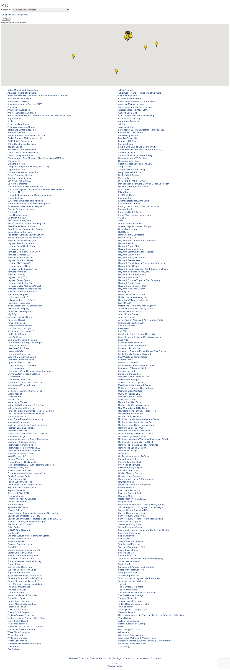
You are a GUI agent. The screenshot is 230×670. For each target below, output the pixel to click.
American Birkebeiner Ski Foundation (136, 101)
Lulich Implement (16, 368)
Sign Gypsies (124, 538)
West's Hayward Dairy (129, 629)
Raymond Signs (126, 482)
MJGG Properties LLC (129, 394)
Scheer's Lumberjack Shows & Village (26, 521)
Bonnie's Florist (125, 144)
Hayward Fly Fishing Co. (20, 263)
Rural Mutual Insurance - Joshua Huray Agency (141, 504)
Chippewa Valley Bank (129, 161)
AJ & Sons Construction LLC (22, 98)
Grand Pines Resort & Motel (21, 226)
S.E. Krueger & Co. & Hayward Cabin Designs (140, 507)
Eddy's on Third (15, 192)
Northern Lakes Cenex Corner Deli (135, 422)
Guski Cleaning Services (20, 232)
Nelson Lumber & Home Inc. (22, 408)
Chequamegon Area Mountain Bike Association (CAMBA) (36, 158)
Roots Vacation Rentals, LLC (132, 499)
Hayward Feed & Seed (129, 260)
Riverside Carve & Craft (129, 493)
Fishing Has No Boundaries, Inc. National (138, 206)
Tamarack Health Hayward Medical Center (139, 578)
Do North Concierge (17, 183)
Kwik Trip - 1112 (126, 331)
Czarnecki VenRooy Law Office (23, 172)
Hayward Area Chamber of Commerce (137, 240)
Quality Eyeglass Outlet (19, 476)
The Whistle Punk (16, 598)
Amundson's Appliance (19, 110)
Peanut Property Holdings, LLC (23, 462)
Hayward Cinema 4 (17, 249)
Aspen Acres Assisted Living (21, 127)
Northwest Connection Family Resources (28, 439)
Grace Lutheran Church (130, 223)
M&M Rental (14, 376)
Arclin (10, 121)
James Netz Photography (20, 311)
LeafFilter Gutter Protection (21, 359)
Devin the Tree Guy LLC (19, 181)
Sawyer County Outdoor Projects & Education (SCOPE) (35, 518)
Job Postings (115, 658)
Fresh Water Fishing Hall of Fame (134, 215)
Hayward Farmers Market (20, 260)
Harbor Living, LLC (127, 237)
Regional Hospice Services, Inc (23, 487)
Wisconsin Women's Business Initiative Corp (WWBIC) (145, 640)
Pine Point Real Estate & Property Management (31, 465)
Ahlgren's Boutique (127, 95)
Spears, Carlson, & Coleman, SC (24, 550)
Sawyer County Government (132, 513)
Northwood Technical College (22, 442)
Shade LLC (13, 533)
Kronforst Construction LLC (21, 331)
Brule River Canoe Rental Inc (22, 149)
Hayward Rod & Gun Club (20, 283)
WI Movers (123, 632)
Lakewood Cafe (15, 351)
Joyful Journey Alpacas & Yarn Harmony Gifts (140, 320)
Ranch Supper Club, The (20, 482)
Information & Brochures (149, 658)
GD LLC (122, 217)
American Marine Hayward (131, 104)
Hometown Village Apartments (133, 300)
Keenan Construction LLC (131, 323)
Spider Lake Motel (127, 552)
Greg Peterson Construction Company (26, 229)
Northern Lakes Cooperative (22, 428)
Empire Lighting (15, 198)
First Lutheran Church (129, 203)
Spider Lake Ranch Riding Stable (24, 555)
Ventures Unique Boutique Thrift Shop (26, 618)
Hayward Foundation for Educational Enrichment (142, 263)
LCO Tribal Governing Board (22, 357)
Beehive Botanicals (127, 138)
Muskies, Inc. (14, 399)
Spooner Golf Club (127, 555)
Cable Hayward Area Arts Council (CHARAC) (140, 149)
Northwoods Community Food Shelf (135, 442)
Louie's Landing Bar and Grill (22, 365)
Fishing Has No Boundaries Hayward (26, 206)
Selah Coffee (14, 527)
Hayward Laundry (16, 274)
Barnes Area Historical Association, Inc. (27, 135)
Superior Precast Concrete (131, 569)
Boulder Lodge (15, 147)
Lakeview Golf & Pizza (18, 348)
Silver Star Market (16, 541)
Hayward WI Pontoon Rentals (22, 291)
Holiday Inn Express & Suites (22, 300)
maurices (12, 388)
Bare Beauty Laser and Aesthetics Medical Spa (141, 130)
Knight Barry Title (126, 325)
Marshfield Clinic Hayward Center (134, 385)
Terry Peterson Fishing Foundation (25, 584)
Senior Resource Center (130, 527)
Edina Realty (124, 192)
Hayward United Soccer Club (132, 286)
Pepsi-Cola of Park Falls (130, 462)
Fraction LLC (14, 212)
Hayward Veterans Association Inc (24, 288)
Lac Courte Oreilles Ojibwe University (136, 334)
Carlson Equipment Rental (20, 155)
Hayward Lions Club (17, 277)
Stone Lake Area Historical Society (24, 561)
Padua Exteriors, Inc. (128, 459)
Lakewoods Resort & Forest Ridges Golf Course (142, 351)
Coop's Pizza (124, 166)
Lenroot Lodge (125, 359)
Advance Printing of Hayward (22, 93)
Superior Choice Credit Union (22, 569)
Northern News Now (17, 430)
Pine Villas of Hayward (129, 465)
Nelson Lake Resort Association (133, 405)
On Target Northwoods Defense (133, 456)
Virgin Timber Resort (18, 621)
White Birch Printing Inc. (19, 632)
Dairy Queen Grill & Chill (130, 172)
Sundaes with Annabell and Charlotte (136, 567)
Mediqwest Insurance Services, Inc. (25, 391)
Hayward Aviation (126, 243)
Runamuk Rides (15, 504)
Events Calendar (98, 658)
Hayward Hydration (17, 271)
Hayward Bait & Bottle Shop (21, 246)
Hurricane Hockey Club (19, 303)
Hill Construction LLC (18, 297)
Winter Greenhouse (17, 640)
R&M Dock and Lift (17, 479)
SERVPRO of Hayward (19, 530)
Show (6, 18)
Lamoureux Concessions (20, 354)
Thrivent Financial (127, 598)
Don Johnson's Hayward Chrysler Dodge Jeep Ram (143, 183)
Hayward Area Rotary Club (21, 243)
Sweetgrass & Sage (128, 572)
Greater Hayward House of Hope (134, 226)
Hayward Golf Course (128, 266)
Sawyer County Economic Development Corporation (33, 513)
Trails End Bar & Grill (18, 609)
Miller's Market (15, 394)
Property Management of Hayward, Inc (27, 473)
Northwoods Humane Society (22, 445)
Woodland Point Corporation (132, 643)
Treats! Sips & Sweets (18, 612)
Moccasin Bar (14, 396)
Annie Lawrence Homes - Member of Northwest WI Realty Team (39, 115)
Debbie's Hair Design (128, 175)
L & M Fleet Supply (17, 334)
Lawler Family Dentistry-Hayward (134, 354)
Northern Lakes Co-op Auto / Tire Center (28, 425)
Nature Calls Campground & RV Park (26, 405)
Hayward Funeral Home (19, 266)
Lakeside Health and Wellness (133, 345)
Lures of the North (127, 371)
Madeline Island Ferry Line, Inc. (133, 376)
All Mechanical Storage (129, 98)
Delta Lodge (124, 178)
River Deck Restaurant (129, 490)
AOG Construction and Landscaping (136, 115)
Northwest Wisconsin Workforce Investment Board (143, 439)
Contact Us (128, 658)
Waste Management (17, 623)
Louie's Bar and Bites (128, 362)
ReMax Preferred (126, 487)
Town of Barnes (125, 606)
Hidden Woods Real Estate (131, 294)
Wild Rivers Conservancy (130, 635)
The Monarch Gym (17, 589)
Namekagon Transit (17, 402)
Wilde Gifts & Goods (17, 638)
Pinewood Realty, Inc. (18, 467)
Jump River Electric (17, 323)
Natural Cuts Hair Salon (129, 402)
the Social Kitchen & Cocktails (22, 595)
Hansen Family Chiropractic (132, 234)
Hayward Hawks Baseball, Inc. (22, 269)
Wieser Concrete (16, 635)
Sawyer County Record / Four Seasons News (140, 518)
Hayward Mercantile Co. (130, 277)
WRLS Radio (14, 646)
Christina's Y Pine (16, 164)
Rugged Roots (125, 501)
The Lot (122, 584)
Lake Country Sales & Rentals (22, 340)
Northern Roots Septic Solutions (134, 430)
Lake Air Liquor (15, 337)
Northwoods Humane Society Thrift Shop (138, 445)
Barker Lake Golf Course (130, 132)
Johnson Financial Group (20, 317)
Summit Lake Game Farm (20, 567)
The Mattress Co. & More (130, 586)
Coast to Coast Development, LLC (135, 164)
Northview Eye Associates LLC (133, 436)
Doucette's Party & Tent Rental (133, 186)
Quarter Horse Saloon (129, 476)
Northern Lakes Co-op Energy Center (136, 425)
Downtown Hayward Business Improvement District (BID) (36, 189)
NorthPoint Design (17, 436)
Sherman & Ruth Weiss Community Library (29, 535)
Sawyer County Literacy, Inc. (132, 516)
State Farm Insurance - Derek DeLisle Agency (141, 558)
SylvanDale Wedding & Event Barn (25, 575)
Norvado (122, 453)
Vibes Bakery (124, 618)
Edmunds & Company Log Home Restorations (30, 195)
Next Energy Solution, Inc (130, 413)
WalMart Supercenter (128, 621)
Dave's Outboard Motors (20, 175)
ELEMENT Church (127, 195)
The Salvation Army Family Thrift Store (137, 592)
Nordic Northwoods (17, 416)
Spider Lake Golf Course (20, 552)
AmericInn (13, 107)
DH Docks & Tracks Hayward (132, 181)
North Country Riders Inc (130, 416)
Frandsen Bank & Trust (129, 212)
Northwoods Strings (128, 450)
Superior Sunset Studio (19, 572)
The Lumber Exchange (19, 586)
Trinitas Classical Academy (21, 615)
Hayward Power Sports (19, 280)
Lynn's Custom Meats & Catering (24, 374)
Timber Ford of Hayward (130, 601)
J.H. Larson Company (18, 308)
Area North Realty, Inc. (129, 121)
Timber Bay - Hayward (19, 601)
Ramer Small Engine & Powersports (135, 479)
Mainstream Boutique (128, 379)
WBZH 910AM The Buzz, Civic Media (26, 626)
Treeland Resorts (126, 612)
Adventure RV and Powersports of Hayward (139, 93)
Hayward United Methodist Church (24, 286)
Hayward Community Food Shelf (24, 251)
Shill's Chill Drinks (126, 535)
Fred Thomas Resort (18, 215)
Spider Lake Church (128, 550)
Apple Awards (14, 118)
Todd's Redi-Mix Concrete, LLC (133, 604)
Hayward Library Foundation (132, 274)
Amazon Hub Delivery (18, 101)
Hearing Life (124, 291)
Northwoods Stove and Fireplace (24, 450)
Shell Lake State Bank (129, 533)
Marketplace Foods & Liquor (22, 385)
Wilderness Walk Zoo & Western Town (137, 638)
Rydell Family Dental (18, 507)
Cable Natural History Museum (23, 152)
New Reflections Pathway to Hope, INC (27, 413)
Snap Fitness (14, 547)
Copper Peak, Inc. (16, 169)
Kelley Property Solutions (20, 325)
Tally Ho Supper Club (128, 575)
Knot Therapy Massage (19, 328)
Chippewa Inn (14, 161)
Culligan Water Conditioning (132, 169)
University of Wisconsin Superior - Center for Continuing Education (151, 615)
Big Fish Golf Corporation (20, 141)
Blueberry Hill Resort (128, 141)
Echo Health (124, 189)
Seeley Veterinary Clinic (129, 524)
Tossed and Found (17, 606)
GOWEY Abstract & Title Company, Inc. (27, 223)
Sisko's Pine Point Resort (130, 541)
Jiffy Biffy (12, 314)
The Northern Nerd (127, 589)
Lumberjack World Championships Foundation (30, 371)
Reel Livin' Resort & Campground (134, 484)
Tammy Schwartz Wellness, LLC (23, 581)
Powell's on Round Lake (19, 470)
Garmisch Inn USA (17, 217)
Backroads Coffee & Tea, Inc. (22, 130)
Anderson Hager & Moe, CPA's (133, 110)
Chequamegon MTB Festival (132, 158)
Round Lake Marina (17, 501)
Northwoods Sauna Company (132, 448)
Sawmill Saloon (15, 510)
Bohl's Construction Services (22, 144)
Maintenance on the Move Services (25, 382)
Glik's (120, 220)
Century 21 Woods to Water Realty (135, 155)
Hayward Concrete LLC (19, 254)
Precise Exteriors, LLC (129, 470)
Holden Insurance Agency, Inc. (133, 297)
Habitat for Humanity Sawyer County (25, 234)
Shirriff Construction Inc (19, 538)
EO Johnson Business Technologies (25, 200)
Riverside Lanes (15, 496)
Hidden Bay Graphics (18, 294)
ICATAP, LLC (124, 303)
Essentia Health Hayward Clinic (133, 200)
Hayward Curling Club (129, 254)
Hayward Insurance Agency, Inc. (134, 271)
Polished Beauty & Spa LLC (131, 467)
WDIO (121, 626)
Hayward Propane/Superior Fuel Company (139, 280)
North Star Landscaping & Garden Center (138, 419)
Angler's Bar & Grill (127, 113)
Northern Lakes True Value (131, 428)
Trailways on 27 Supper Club (132, 609)
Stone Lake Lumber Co (129, 561)
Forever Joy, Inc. (126, 209)
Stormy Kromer (15, 564)
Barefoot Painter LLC (18, 132)
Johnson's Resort (16, 320)
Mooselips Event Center (130, 396)
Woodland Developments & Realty (24, 643)
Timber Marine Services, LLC (22, 604)
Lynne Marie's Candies (129, 374)
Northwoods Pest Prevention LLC (24, 448)
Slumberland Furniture (129, 544)
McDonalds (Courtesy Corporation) (135, 388)
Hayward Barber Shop (129, 246)
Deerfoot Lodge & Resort (20, 178)
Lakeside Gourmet (17, 345)
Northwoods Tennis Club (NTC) (23, 453)
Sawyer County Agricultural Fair (133, 510)
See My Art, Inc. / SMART (20, 524)
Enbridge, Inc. (125, 198)
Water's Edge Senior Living (131, 623)
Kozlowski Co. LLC (127, 328)
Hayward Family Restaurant (132, 257)
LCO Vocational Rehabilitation (133, 357)
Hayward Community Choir (131, 249)
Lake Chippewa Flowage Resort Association (139, 337)
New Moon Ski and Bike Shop (132, 408)
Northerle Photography (19, 422)
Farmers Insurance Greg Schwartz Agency (29, 203)
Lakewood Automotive (129, 348)
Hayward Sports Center (129, 283)
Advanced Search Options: (14, 14)
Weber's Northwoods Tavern (22, 629)
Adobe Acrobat (125, 90)
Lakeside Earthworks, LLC (131, 342)
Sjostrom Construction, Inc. (21, 544)
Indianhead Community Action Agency (137, 305)
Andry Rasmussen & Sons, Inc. (23, 113)
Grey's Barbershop (127, 229)
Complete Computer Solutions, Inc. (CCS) (28, 166)
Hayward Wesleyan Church (131, 288)
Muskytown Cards (127, 399)
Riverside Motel (125, 496)
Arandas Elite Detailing (129, 118)
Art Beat (122, 124)
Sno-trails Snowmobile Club (131, 547)
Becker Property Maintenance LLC (25, 138)
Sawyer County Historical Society (24, 516)
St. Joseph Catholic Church (21, 558)
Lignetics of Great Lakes (20, 362)
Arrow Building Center (18, 124)
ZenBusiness (14, 649)
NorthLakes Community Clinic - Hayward (28, 433)
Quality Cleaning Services (130, 473)
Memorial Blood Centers (130, 391)
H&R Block (123, 232)
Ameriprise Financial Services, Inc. (135, 107)
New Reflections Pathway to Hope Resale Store (31, 411)
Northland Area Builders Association (135, 433)
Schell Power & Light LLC (130, 521)
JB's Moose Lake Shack (130, 311)
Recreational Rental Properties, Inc (25, 484)
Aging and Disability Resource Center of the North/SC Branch (38, 95)
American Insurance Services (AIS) (25, 104)
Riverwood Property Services (22, 499)
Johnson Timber (126, 317)
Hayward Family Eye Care (20, 257)
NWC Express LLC (17, 456)
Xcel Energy (124, 646)
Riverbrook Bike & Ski (18, 493)
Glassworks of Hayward (19, 220)
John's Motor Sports (128, 314)
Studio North (124, 564)
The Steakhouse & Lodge (130, 595)
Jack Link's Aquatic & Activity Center (135, 308)
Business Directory (78, 658)
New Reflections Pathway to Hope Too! (137, 411)
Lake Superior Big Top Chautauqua (25, 342)
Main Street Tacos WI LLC (20, 379)
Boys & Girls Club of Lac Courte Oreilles (138, 147)
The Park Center (16, 592)
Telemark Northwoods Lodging (133, 581)
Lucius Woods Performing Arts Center (136, 365)
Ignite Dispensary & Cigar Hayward (25, 305)
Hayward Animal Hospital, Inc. (22, 240)
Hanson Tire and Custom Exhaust (24, 237)
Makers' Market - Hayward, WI (133, 382)
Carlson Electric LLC (128, 152)
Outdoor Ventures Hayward (21, 459)
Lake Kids (123, 340)
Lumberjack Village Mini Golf (132, 368)
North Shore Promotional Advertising (25, 419)
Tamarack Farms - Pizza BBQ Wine (25, 578)
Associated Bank (126, 127)
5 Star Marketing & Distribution (23, 90)
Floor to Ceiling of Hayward (21, 209)
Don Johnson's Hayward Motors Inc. (25, 186)
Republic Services (16, 490)
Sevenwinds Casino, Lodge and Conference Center (143, 530)
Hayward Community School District (135, 251)
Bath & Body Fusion (128, 135)
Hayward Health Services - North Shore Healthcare (143, 269)
